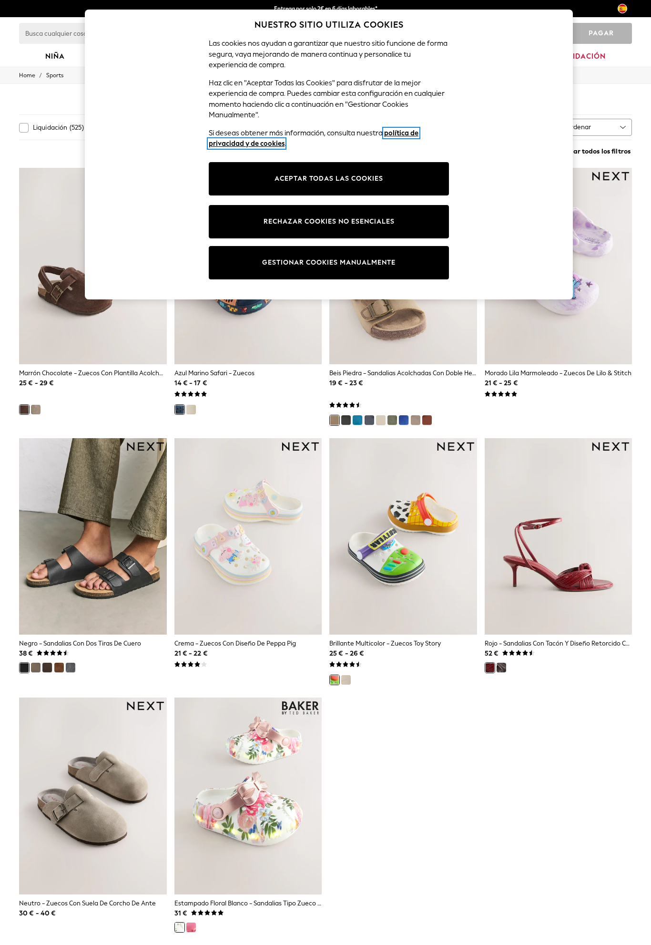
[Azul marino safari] (179, 409)
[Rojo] (490, 667)
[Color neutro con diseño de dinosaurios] (191, 409)
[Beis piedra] (334, 420)
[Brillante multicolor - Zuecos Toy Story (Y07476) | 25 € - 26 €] (403, 536)
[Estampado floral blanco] (179, 927)
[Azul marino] (369, 420)
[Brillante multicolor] (334, 680)
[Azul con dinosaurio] (357, 420)
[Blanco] (381, 420)
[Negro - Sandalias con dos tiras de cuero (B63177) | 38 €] (93, 536)
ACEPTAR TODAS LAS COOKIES (329, 179)
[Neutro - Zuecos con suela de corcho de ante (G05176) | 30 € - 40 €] (93, 796)
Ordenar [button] (578, 127)
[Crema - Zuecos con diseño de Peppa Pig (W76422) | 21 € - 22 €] (248, 536)
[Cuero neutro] (415, 420)
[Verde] (392, 420)
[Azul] (403, 420)
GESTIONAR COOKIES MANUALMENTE (329, 262)
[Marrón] (47, 667)
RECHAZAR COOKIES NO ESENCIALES (329, 221)
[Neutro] (36, 409)
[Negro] (346, 420)
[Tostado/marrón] (427, 420)
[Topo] (36, 667)
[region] (329, 154)
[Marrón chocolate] (24, 409)
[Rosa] (191, 927)
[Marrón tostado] (59, 667)
